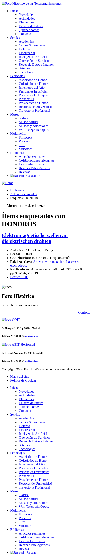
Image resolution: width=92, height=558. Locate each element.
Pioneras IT (26, 99)
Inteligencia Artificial (33, 57)
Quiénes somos (29, 30)
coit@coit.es (31, 336)
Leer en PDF (19, 277)
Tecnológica (27, 72)
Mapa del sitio (19, 376)
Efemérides (26, 22)
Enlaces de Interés (31, 26)
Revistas (24, 172)
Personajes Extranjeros (34, 95)
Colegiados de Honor (33, 83)
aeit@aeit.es (31, 361)
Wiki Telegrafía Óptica (34, 130)
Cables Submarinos (32, 45)
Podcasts (25, 141)
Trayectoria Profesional (34, 110)
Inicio (14, 11)
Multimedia (18, 133)
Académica (26, 41)
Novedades (26, 14)
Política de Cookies (23, 380)
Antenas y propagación (48, 261)
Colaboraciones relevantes (36, 160)
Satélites (24, 68)
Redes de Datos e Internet (36, 64)
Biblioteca (17, 153)
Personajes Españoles (33, 91)
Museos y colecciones (33, 126)
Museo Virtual (28, 122)
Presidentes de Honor (33, 103)
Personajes (17, 76)
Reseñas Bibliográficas (34, 168)
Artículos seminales (32, 156)
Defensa (24, 49)
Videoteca (25, 149)
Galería (24, 118)
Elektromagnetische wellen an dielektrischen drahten (35, 238)
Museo (14, 114)
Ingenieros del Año (32, 87)
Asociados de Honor (33, 80)
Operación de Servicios (34, 60)
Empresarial (27, 53)
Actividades (27, 18)
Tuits (22, 145)
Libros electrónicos (32, 164)
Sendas (15, 37)
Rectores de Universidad (35, 106)
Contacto (25, 34)
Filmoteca (25, 137)
